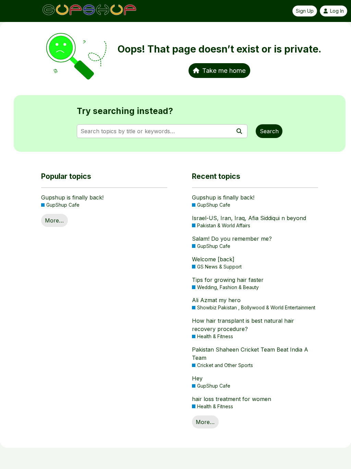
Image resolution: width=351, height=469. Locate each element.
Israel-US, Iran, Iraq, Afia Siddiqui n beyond (249, 218)
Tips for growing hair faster (228, 279)
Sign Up (305, 11)
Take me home (224, 70)
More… (54, 220)
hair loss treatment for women (231, 399)
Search (269, 131)
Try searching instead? (125, 111)
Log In (337, 11)
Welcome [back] (213, 259)
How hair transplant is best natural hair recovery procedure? (243, 324)
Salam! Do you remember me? (232, 238)
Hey (197, 378)
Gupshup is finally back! (72, 197)
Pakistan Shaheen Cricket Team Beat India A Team (250, 353)
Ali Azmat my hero (216, 300)
